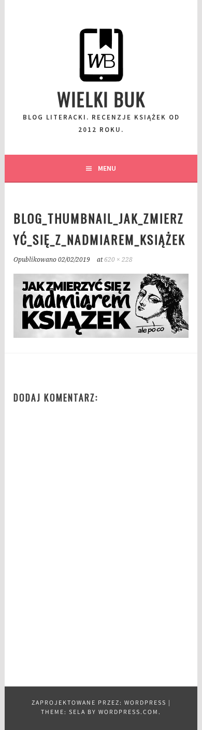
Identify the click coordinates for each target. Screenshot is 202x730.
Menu (107, 168)
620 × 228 (118, 259)
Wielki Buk (101, 98)
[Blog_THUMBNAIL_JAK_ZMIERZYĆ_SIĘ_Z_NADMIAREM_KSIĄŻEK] (100, 336)
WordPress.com (128, 712)
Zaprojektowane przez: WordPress (99, 703)
